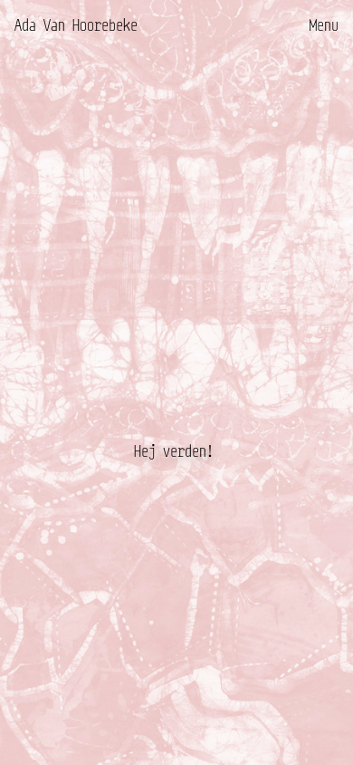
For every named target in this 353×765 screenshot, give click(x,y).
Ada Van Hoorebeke (76, 25)
